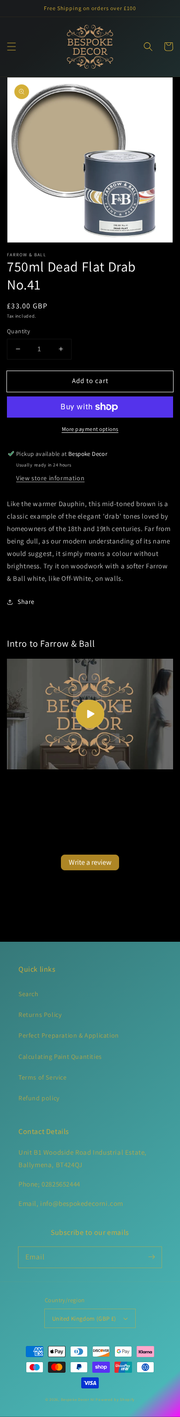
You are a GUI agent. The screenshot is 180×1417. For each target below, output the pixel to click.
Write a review (90, 862)
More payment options (90, 428)
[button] (11, 46)
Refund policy (39, 1098)
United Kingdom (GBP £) (84, 1319)
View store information (50, 478)
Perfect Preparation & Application (68, 1035)
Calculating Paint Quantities (60, 1056)
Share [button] (26, 601)
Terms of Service (42, 1077)
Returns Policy (39, 1014)
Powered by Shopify (115, 1399)
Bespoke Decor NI (78, 1399)
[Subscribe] (151, 1257)
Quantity (18, 331)
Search (28, 994)
